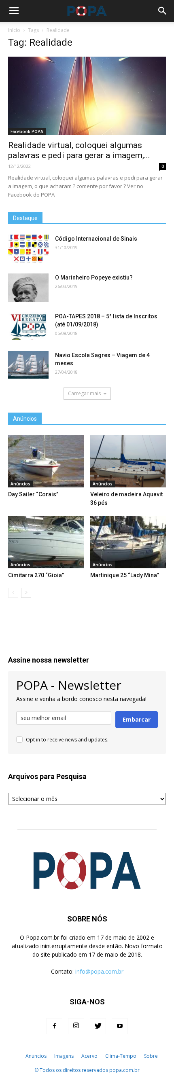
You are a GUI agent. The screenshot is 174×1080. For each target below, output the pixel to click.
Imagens (64, 1055)
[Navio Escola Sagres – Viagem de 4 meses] (28, 365)
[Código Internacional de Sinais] (28, 249)
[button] (162, 11)
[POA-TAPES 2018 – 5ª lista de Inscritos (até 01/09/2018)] (28, 326)
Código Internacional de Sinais (96, 238)
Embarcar (137, 719)
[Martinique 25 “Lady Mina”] (128, 542)
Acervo (89, 1055)
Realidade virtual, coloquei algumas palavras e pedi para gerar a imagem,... (79, 150)
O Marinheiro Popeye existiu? (94, 277)
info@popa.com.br (99, 971)
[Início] (17, 1056)
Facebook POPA (27, 131)
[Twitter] (98, 1026)
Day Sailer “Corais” (33, 494)
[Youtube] (120, 1026)
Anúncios (20, 484)
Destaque (25, 218)
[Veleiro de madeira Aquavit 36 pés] (128, 461)
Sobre (151, 1055)
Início (14, 30)
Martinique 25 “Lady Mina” (124, 575)
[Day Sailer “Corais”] (46, 461)
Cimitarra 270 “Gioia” (36, 575)
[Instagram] (76, 1026)
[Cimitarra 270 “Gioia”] (46, 542)
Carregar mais (84, 393)
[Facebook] (54, 1026)
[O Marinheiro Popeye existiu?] (28, 287)
